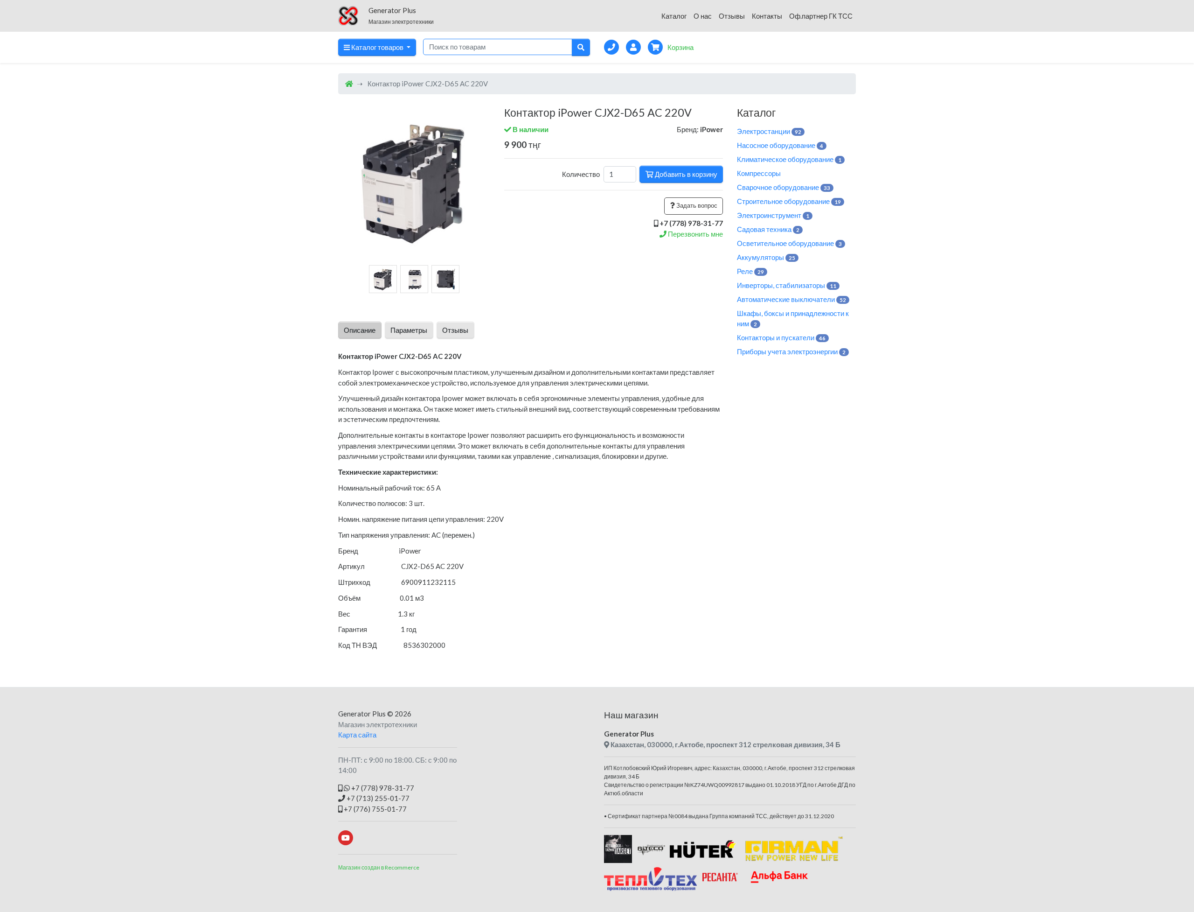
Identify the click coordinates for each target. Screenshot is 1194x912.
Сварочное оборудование (783, 187)
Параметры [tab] (408, 330)
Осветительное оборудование (789, 243)
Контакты (767, 16)
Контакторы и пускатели (781, 337)
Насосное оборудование (780, 145)
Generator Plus (362, 713)
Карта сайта (357, 734)
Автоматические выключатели (791, 299)
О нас (703, 16)
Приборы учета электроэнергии (791, 351)
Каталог (674, 16)
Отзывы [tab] (455, 330)
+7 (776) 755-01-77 (374, 809)
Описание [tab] (359, 330)
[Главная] (349, 83)
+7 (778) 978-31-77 (382, 788)
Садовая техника (768, 229)
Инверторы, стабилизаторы (786, 285)
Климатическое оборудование (789, 159)
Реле (750, 271)
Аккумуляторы (766, 257)
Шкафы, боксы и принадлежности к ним (793, 318)
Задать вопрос (696, 205)
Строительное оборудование (789, 201)
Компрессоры (759, 173)
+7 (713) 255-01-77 (377, 798)
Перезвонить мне (694, 234)
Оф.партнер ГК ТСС (821, 16)
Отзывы (732, 16)
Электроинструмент (773, 215)
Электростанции (769, 131)
